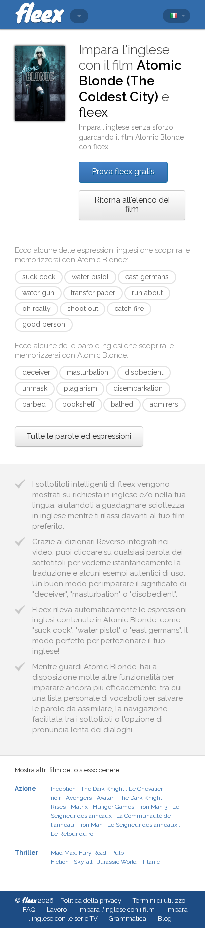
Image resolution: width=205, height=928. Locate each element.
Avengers (79, 797)
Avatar (105, 797)
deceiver (36, 372)
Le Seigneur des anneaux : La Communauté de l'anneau (115, 815)
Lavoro (57, 909)
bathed (122, 404)
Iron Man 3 (153, 806)
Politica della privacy (90, 900)
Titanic (151, 861)
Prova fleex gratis (123, 171)
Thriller (26, 852)
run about (147, 293)
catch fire (129, 308)
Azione (25, 788)
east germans (147, 277)
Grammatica (127, 918)
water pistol (90, 277)
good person (43, 324)
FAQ (29, 909)
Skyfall (83, 861)
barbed (34, 404)
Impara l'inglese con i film (116, 909)
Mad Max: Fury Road (78, 852)
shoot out (82, 308)
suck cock (38, 277)
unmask (34, 388)
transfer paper (93, 293)
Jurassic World (117, 861)
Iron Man (90, 824)
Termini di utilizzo (159, 900)
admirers (164, 404)
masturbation (87, 372)
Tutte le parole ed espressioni (79, 436)
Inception (63, 788)
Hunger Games (113, 806)
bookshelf (78, 404)
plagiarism (80, 388)
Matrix (79, 806)
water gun (38, 293)
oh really (36, 308)
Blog (165, 918)
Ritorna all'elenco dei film (132, 204)
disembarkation (138, 388)
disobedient (144, 372)
